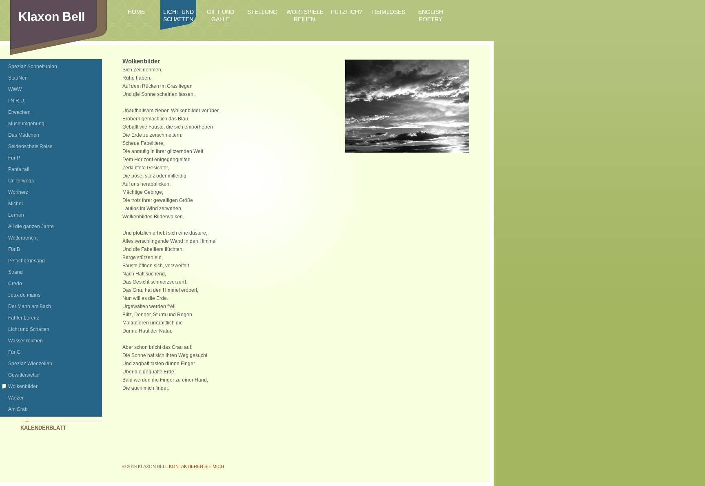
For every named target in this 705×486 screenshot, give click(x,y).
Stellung (262, 12)
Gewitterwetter (24, 375)
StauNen (18, 78)
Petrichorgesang (26, 261)
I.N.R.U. (16, 101)
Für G (14, 352)
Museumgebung (26, 123)
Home (136, 12)
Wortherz (18, 192)
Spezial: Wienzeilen (30, 363)
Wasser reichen (25, 341)
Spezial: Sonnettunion (32, 66)
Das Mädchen (23, 135)
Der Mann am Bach (29, 306)
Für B (14, 249)
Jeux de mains (24, 295)
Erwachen (19, 112)
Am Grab (18, 409)
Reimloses (388, 12)
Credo (15, 283)
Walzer (16, 398)
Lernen (16, 215)
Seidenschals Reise (30, 146)
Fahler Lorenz (23, 318)
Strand (15, 272)
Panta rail (18, 169)
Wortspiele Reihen (304, 15)
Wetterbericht (23, 238)
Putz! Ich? (346, 12)
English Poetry (430, 15)
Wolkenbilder (23, 386)
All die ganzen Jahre (31, 226)
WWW (15, 89)
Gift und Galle (220, 15)
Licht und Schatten (178, 15)
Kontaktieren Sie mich (196, 466)
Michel (15, 203)
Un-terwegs (21, 181)
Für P (14, 158)
